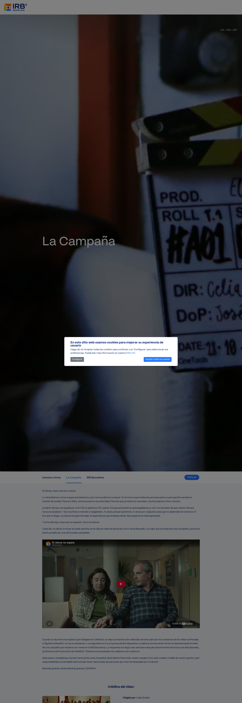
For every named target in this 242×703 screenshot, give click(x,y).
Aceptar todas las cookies (157, 359)
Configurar (77, 359)
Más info (130, 353)
